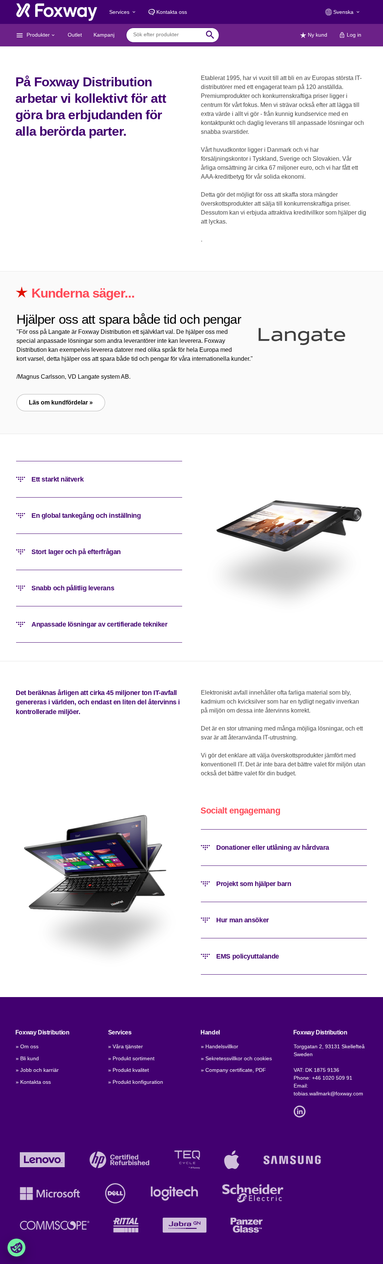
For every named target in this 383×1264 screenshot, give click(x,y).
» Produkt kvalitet (128, 1070)
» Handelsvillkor (219, 1046)
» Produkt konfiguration (135, 1082)
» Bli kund (27, 1058)
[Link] (301, 1111)
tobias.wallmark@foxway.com (328, 1094)
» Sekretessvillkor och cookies (236, 1058)
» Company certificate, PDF (233, 1070)
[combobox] (167, 35)
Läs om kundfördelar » (61, 402)
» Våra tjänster (125, 1046)
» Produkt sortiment (131, 1058)
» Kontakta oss (33, 1082)
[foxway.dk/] (56, 12)
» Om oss (27, 1046)
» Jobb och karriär (37, 1070)
